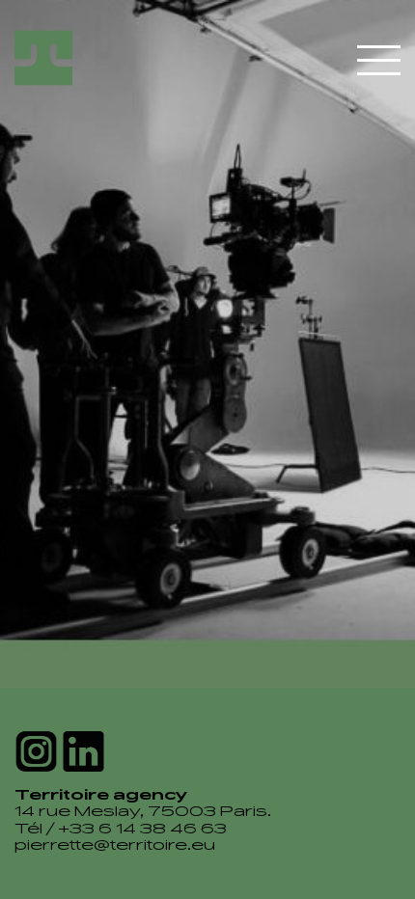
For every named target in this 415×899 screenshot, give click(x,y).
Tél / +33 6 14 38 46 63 (120, 830)
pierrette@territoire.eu (114, 846)
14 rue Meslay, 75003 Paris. (142, 812)
